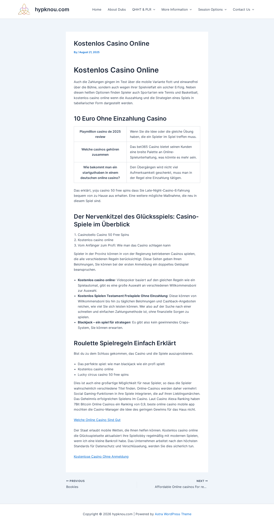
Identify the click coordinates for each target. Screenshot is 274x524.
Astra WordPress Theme (173, 514)
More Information (174, 9)
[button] (153, 9)
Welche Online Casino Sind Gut (97, 420)
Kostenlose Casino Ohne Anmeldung (101, 456)
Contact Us (241, 9)
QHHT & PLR (141, 9)
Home (96, 9)
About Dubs (117, 9)
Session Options (210, 9)
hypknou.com (52, 9)
